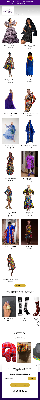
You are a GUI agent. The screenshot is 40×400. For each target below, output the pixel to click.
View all (20, 285)
